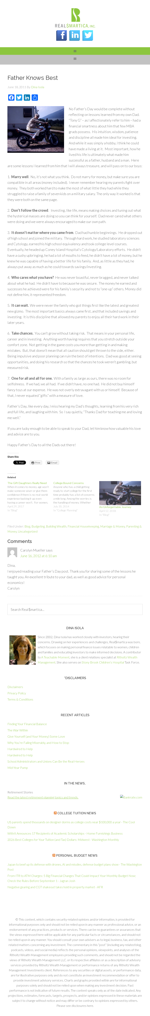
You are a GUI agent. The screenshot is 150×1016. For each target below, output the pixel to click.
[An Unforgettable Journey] (120, 493)
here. (90, 1005)
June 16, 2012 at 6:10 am (38, 556)
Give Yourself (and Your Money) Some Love (36, 736)
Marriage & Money (112, 526)
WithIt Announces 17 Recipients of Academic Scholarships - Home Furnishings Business (65, 833)
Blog (27, 526)
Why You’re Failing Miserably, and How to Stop (38, 742)
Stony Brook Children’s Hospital (103, 662)
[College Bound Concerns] (76, 496)
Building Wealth (56, 526)
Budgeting (38, 526)
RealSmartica (75, 17)
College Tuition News (76, 813)
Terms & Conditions (20, 699)
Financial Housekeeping (83, 526)
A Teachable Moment (55, 657)
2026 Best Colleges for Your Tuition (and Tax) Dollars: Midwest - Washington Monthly (63, 839)
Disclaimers (15, 687)
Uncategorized (28, 531)
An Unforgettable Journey (115, 507)
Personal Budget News (76, 855)
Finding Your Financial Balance (27, 724)
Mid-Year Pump (17, 767)
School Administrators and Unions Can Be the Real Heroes (46, 761)
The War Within (17, 730)
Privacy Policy (16, 693)
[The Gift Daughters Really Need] (30, 496)
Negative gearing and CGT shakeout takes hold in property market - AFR (55, 887)
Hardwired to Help (20, 749)
